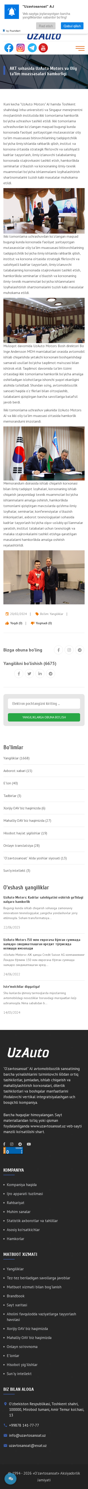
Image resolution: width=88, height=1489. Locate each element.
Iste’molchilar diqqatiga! (21, 987)
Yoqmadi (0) (41, 623)
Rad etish (46, 25)
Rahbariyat (15, 1202)
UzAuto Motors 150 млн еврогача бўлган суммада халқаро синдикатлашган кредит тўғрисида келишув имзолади (41, 944)
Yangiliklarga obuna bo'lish (44, 717)
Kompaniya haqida (22, 1184)
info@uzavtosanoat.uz (27, 1435)
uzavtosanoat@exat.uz (28, 1445)
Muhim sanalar (18, 1211)
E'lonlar (13, 1355)
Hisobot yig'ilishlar (22, 1364)
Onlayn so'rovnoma (22, 1346)
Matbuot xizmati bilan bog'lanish (34, 1286)
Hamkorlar (15, 1238)
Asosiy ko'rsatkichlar (23, 1229)
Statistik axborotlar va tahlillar (32, 1220)
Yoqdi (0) (13, 623)
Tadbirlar (12, 795)
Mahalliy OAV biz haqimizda (27, 820)
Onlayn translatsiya (21, 845)
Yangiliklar (56, 614)
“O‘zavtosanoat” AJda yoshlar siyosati (35, 858)
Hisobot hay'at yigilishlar (25, 833)
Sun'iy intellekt (16, 870)
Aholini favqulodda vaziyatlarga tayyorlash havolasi (41, 1316)
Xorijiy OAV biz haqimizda (24, 808)
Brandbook (16, 1295)
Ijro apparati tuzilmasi (25, 1193)
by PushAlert (13, 30)
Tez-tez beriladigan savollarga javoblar (38, 1277)
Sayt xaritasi (17, 1304)
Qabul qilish (72, 25)
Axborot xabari (17, 770)
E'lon (10, 783)
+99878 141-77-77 (24, 1425)
